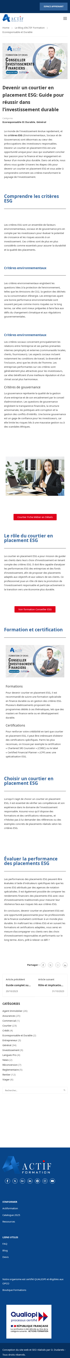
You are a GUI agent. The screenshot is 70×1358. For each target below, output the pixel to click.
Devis (5, 1257)
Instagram (45, 1181)
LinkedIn (30, 1181)
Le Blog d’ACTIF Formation (30, 27)
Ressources (8, 1221)
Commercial (9, 1020)
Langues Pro (9, 1055)
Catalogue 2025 (11, 1215)
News (5, 1059)
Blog (5, 1250)
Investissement (10, 1050)
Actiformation (10, 1208)
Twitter (15, 1181)
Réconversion (10, 1064)
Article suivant (46, 979)
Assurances (8, 1015)
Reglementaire (10, 1069)
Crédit (5, 1030)
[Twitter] (50, 964)
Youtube (52, 1181)
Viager (6, 1079)
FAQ (4, 1243)
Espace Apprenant (53, 6)
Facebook (7, 1181)
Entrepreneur (9, 1040)
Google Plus (22, 1181)
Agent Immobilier (12, 1010)
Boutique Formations (14, 1290)
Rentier (6, 1074)
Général (41, 122)
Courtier (7, 1025)
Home (5, 27)
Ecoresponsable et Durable (17, 32)
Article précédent (15, 979)
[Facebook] (43, 964)
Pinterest (37, 1181)
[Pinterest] (57, 964)
